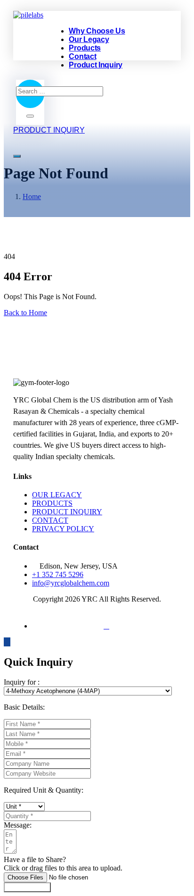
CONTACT (50, 520)
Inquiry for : (22, 682)
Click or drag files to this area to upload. (63, 868)
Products (85, 48)
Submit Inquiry (27, 887)
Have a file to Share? (35, 859)
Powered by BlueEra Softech (97, 610)
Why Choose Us (97, 31)
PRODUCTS (52, 503)
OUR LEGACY (57, 495)
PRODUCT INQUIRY (67, 512)
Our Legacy (89, 39)
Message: (18, 825)
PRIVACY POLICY (63, 529)
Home (32, 197)
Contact (82, 56)
